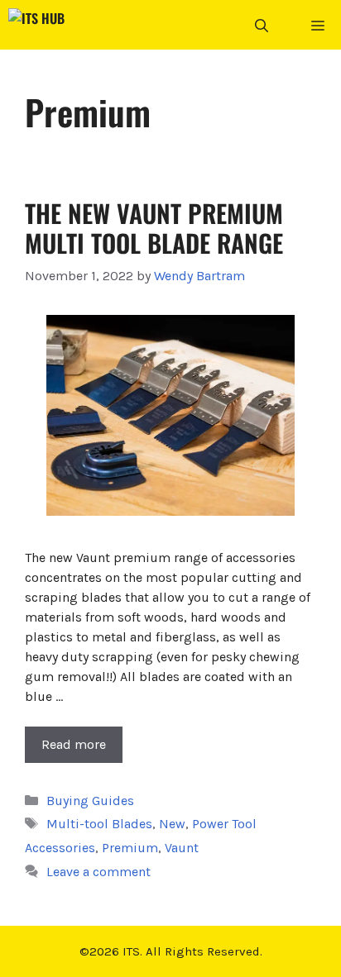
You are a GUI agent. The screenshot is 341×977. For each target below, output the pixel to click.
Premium (130, 847)
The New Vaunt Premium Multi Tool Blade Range (154, 227)
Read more (73, 744)
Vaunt (182, 847)
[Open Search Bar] (261, 25)
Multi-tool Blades (99, 824)
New (172, 824)
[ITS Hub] (36, 25)
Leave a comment (98, 871)
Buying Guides (90, 800)
